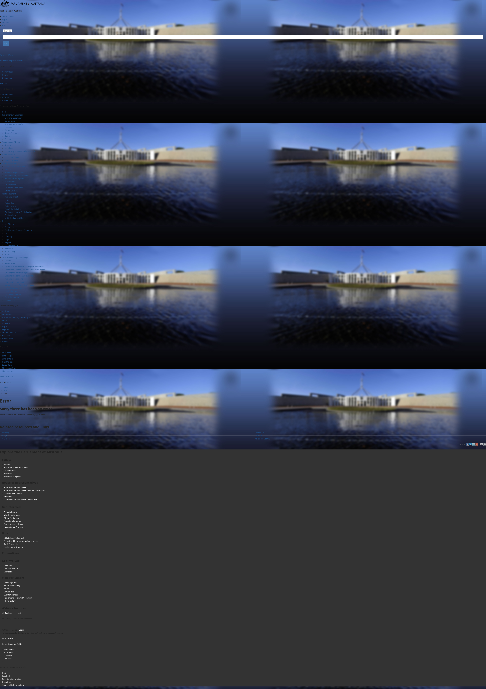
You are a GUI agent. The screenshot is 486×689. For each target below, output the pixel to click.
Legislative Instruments (14, 547)
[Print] (484, 444)
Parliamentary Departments (17, 175)
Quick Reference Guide (12, 644)
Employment (10, 184)
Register (8, 242)
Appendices (10, 300)
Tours (7, 200)
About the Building (13, 209)
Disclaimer (6, 682)
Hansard (5, 75)
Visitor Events (10, 206)
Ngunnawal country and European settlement (24, 266)
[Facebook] (467, 444)
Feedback (6, 676)
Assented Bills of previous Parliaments (20, 541)
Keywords (7, 31)
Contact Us (9, 227)
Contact (5, 22)
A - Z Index (9, 224)
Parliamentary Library (13, 524)
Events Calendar (12, 160)
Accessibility (10, 251)
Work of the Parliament (15, 166)
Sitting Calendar (11, 190)
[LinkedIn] (470, 444)
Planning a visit (11, 197)
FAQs (7, 233)
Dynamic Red (10, 470)
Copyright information (12, 679)
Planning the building (14, 278)
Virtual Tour (10, 203)
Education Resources (14, 187)
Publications (10, 181)
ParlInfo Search (8, 638)
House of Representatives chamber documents (24, 490)
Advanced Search (7, 55)
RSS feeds (9, 248)
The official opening (13, 288)
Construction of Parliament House (19, 285)
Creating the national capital (17, 272)
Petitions (8, 139)
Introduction (10, 263)
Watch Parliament (12, 157)
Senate (3, 83)
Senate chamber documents (16, 467)
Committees (7, 71)
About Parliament (11, 518)
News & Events (10, 512)
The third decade (12, 297)
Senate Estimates (12, 133)
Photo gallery (10, 215)
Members (9, 148)
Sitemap (5, 432)
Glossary (8, 236)
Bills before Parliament (14, 538)
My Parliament (6, 376)
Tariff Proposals (10, 544)
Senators (8, 145)
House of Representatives (12, 60)
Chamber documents (14, 124)
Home (5, 387)
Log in (4, 19)
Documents (7, 78)
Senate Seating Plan (12, 476)
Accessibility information (13, 685)
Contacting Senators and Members (20, 151)
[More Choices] (476, 444)
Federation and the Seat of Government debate (25, 269)
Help (4, 25)
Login (21, 630)
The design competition (15, 282)
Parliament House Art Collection (19, 212)
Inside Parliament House (15, 218)
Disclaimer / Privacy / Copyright (18, 230)
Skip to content (8, 16)
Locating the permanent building (19, 275)
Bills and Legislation (13, 118)
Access (8, 254)
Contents (8, 260)
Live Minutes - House (13, 493)
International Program (14, 178)
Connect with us (12, 245)
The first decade (11, 291)
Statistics (8, 136)
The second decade (13, 294)
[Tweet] (473, 444)
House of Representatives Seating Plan (20, 499)
